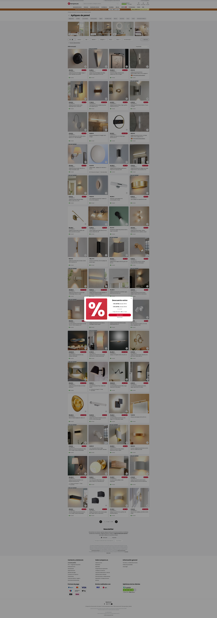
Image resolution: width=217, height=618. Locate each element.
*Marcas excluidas (120, 317)
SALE (120, 311)
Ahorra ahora (120, 315)
